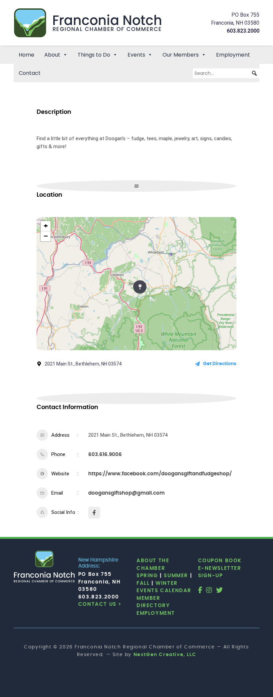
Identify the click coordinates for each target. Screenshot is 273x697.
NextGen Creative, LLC (165, 654)
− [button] (46, 236)
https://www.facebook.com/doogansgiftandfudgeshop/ (160, 473)
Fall (142, 583)
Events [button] (136, 55)
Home (26, 55)
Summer (176, 575)
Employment (233, 55)
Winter (166, 583)
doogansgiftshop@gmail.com (126, 493)
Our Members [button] (180, 55)
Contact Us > (100, 604)
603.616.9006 (105, 454)
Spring (147, 575)
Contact (30, 73)
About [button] (52, 55)
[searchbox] (226, 73)
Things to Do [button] (94, 55)
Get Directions (219, 363)
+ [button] (45, 226)
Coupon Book (220, 560)
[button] (254, 73)
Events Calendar (163, 590)
